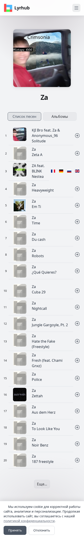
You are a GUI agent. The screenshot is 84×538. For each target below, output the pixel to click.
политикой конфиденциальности (29, 521)
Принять (15, 530)
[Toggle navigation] (76, 8)
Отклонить (41, 530)
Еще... (42, 484)
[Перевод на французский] (53, 171)
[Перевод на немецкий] (61, 171)
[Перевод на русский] (69, 171)
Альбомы (60, 116)
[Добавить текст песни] (77, 135)
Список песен (24, 116)
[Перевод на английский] (77, 171)
